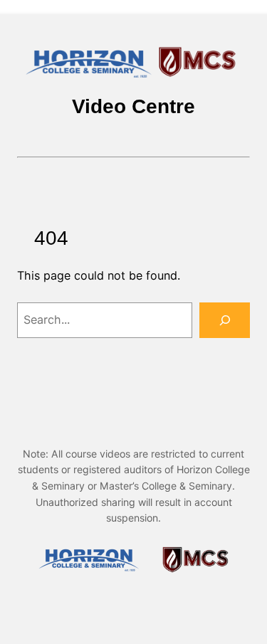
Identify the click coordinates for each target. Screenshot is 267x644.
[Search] (224, 320)
